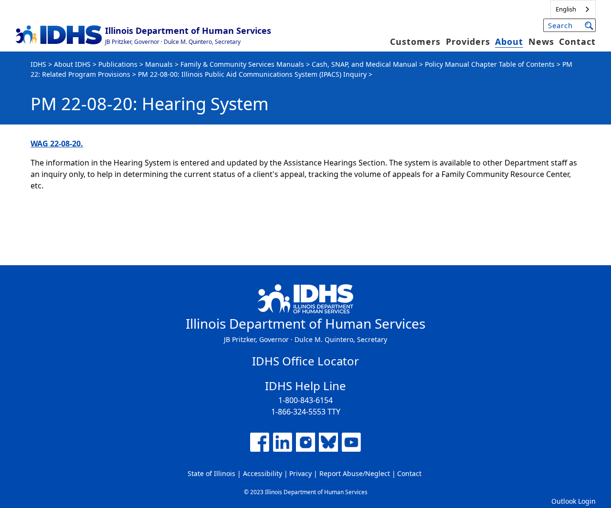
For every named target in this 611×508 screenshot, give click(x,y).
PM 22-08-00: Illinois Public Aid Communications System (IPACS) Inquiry (252, 74)
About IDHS (72, 64)
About (509, 41)
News (541, 41)
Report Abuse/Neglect (354, 473)
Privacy (300, 473)
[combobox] (573, 9)
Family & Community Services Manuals (242, 64)
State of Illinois (211, 473)
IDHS (38, 64)
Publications (117, 64)
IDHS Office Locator (305, 361)
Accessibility (262, 473)
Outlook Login (573, 501)
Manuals (159, 64)
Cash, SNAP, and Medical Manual (364, 64)
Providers (468, 41)
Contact (577, 41)
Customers (415, 41)
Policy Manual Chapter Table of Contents (490, 64)
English (566, 9)
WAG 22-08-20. (57, 143)
